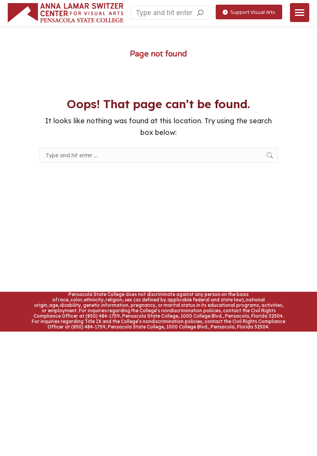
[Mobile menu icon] (299, 12)
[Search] (200, 13)
